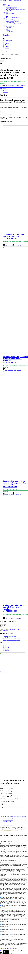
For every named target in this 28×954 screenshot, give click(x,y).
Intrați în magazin (10, 13)
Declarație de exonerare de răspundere (11, 640)
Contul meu (5, 637)
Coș (7, 14)
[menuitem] (15, 4)
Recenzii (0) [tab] (5, 92)
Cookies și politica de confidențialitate (11, 638)
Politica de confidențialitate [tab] (6, 940)
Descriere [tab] (5, 90)
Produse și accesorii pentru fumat (13, 23)
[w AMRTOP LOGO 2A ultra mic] (14, 2)
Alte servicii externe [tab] (4, 907)
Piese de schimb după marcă (12, 19)
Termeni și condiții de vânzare (12, 17)
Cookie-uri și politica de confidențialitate (9, 948)
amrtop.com (5, 630)
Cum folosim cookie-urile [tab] (6, 841)
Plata (7, 16)
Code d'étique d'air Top (11, 8)
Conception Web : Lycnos (20, 816)
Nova (23, 85)
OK (1, 832)
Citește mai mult (9, 245)
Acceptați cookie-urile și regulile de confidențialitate (11, 950)
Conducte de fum (10, 22)
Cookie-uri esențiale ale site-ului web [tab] (8, 860)
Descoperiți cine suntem (11, 7)
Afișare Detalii (17, 245)
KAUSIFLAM (18, 85)
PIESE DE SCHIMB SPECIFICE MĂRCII (13, 87)
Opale (1, 87)
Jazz (13, 85)
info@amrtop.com (14, 629)
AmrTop (11, 816)
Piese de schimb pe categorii (12, 21)
